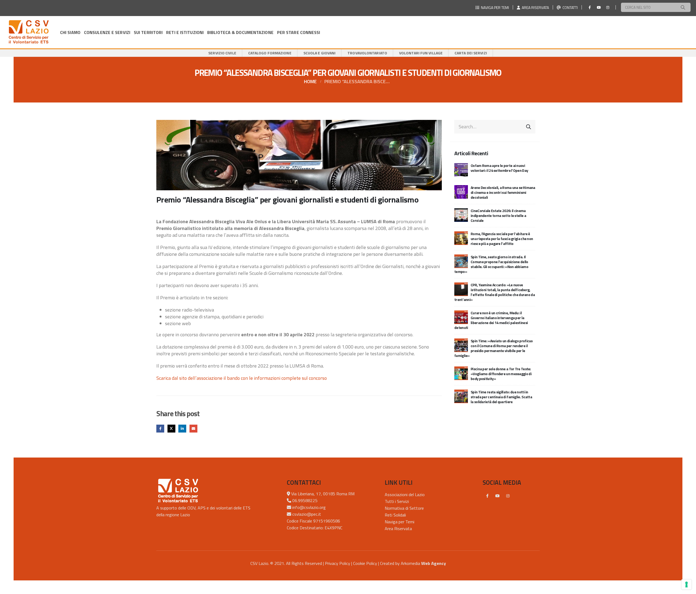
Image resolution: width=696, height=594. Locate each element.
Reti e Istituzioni (185, 32)
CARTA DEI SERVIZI (471, 53)
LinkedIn (182, 429)
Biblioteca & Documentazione (240, 32)
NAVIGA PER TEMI (494, 7)
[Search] (683, 7)
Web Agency (433, 563)
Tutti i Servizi (397, 501)
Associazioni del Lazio (405, 494)
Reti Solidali (395, 515)
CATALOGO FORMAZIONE (269, 53)
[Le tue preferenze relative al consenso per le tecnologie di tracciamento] (686, 584)
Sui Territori (148, 32)
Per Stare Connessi (298, 32)
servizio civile (222, 53)
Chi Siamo (70, 32)
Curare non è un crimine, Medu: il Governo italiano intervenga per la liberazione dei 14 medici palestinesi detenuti (491, 320)
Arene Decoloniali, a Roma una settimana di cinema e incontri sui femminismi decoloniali (503, 192)
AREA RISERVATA (534, 7)
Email (193, 429)
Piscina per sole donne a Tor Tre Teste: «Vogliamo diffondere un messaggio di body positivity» (501, 373)
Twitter (171, 429)
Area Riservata (398, 528)
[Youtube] (598, 7)
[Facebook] (590, 7)
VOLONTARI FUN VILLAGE (421, 53)
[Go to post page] (461, 169)
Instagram (508, 496)
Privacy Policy (337, 563)
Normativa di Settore (404, 508)
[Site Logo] (28, 32)
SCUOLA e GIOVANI (319, 53)
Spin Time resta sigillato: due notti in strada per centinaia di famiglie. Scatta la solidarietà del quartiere (501, 397)
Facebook (160, 429)
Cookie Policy (365, 563)
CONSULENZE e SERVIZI (107, 32)
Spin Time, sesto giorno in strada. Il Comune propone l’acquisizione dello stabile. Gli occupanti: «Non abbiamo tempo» (491, 264)
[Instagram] (607, 7)
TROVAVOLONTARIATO (367, 53)
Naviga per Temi (399, 521)
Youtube (497, 496)
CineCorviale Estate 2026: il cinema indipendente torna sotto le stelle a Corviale (498, 215)
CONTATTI (569, 7)
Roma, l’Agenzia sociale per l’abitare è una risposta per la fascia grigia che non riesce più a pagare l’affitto (502, 238)
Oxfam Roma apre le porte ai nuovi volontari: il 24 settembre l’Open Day (499, 168)
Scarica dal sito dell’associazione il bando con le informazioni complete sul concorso (241, 378)
